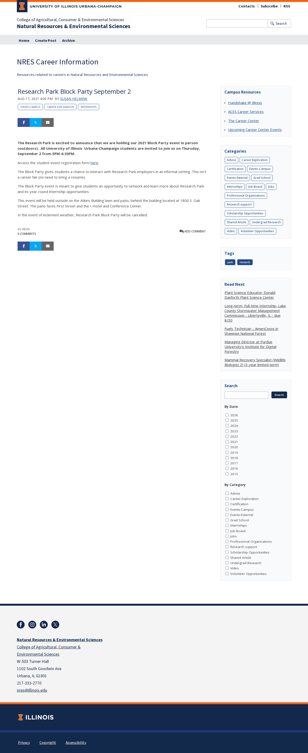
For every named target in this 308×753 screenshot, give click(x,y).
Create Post (45, 40)
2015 (234, 474)
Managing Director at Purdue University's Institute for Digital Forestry (250, 346)
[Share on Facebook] (24, 122)
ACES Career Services (246, 111)
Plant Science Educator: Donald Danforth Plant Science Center (250, 295)
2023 (234, 431)
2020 (234, 447)
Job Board (255, 187)
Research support (239, 204)
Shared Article (236, 222)
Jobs (271, 187)
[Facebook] (20, 624)
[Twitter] (55, 624)
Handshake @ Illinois (245, 102)
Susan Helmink (73, 98)
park (230, 262)
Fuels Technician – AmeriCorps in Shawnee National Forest (251, 331)
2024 (234, 425)
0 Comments (27, 234)
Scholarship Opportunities (245, 213)
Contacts (246, 6)
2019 (234, 452)
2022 (234, 436)
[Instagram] (32, 624)
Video (231, 231)
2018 (234, 458)
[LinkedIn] (43, 624)
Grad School (261, 178)
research (245, 262)
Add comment (195, 231)
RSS (286, 6)
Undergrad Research (266, 222)
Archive (68, 40)
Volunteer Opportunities (257, 231)
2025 (234, 420)
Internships (88, 107)
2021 (234, 442)
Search (281, 23)
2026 (234, 415)
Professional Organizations (246, 195)
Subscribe (269, 6)
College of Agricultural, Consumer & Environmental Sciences (70, 20)
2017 (234, 463)
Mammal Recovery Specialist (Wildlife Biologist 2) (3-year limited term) (255, 362)
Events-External (237, 178)
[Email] (48, 122)
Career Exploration (60, 107)
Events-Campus (30, 107)
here (94, 162)
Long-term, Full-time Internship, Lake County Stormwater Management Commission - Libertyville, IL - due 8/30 (255, 313)
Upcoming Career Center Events (255, 129)
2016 (234, 468)
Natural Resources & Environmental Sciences (73, 26)
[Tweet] (36, 122)
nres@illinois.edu (32, 690)
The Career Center (243, 120)
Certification (235, 169)
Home (24, 40)
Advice (231, 160)
